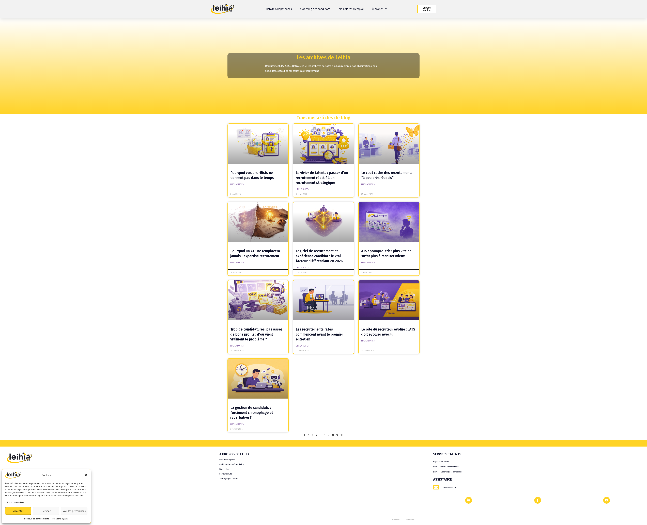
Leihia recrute (225, 473)
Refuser (46, 511)
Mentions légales (60, 518)
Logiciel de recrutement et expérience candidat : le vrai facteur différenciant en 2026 (319, 256)
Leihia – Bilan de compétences (446, 466)
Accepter (18, 511)
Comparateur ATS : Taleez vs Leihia (27, 504)
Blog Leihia (224, 469)
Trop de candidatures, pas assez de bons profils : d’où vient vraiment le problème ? (256, 334)
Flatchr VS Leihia (16, 479)
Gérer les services (15, 501)
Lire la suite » (237, 184)
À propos (377, 9)
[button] (85, 475)
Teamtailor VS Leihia (18, 468)
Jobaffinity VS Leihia (18, 473)
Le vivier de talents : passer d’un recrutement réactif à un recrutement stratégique (322, 178)
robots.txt (410, 519)
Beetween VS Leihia (18, 484)
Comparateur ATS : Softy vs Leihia (26, 499)
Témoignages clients (228, 478)
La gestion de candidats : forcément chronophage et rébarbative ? (251, 412)
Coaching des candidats (315, 9)
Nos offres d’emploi (351, 9)
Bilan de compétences (278, 9)
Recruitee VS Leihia (18, 489)
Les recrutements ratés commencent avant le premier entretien (319, 334)
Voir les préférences (74, 511)
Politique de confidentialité (36, 518)
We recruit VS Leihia (18, 494)
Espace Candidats (441, 461)
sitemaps (396, 519)
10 (342, 435)
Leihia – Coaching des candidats (447, 471)
